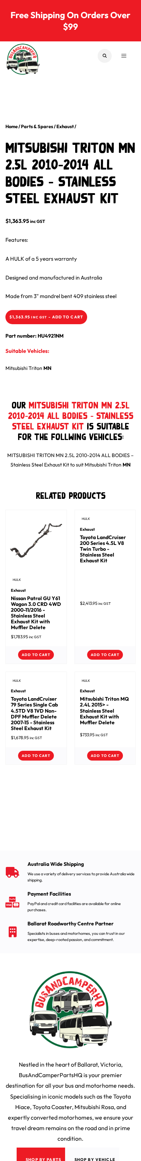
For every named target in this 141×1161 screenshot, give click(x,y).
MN (47, 368)
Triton (35, 368)
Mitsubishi (16, 368)
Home (11, 126)
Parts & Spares (37, 126)
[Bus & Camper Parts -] (23, 55)
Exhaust (65, 126)
